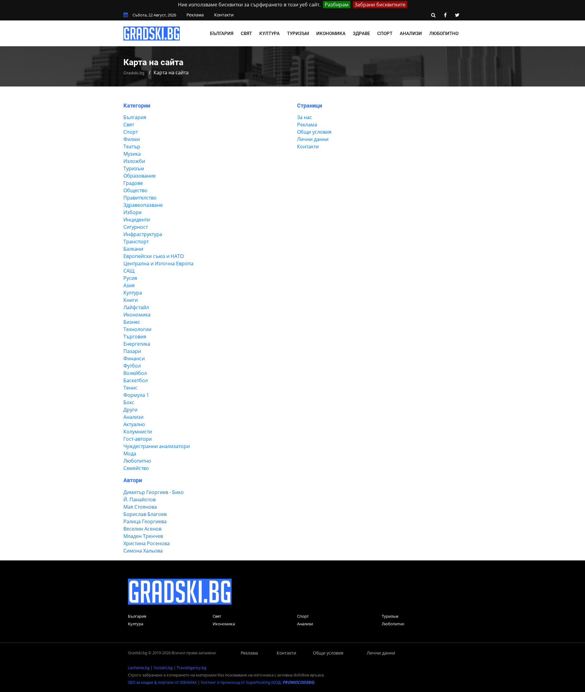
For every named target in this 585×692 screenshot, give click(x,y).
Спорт (384, 33)
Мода (129, 453)
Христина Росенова (146, 543)
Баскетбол (135, 380)
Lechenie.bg (139, 667)
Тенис (130, 387)
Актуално (134, 424)
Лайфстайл (136, 307)
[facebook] (445, 14)
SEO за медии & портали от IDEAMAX (162, 682)
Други (130, 409)
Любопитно (444, 33)
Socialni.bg (163, 667)
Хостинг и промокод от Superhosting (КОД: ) (258, 682)
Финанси (134, 358)
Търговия (134, 336)
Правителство (140, 197)
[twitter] (457, 14)
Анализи (411, 33)
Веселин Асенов (142, 528)
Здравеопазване (143, 205)
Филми (131, 139)
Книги (130, 300)
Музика (132, 153)
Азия (129, 285)
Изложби (134, 161)
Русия (130, 278)
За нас (304, 117)
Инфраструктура (142, 234)
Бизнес (131, 322)
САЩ (129, 270)
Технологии (137, 329)
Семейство (136, 468)
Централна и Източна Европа (158, 263)
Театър (131, 146)
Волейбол (135, 373)
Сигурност (135, 227)
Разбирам (337, 4)
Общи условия (314, 132)
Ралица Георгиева (145, 521)
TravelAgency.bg (191, 667)
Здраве (361, 33)
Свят (246, 33)
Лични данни (312, 139)
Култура (269, 33)
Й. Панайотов (139, 499)
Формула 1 (136, 395)
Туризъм (298, 33)
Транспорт (136, 241)
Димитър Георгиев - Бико (153, 492)
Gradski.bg (133, 72)
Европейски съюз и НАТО (153, 256)
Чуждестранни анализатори (156, 446)
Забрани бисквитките (380, 4)
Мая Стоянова (140, 506)
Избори (132, 212)
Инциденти (136, 219)
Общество (135, 190)
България (221, 33)
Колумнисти (137, 431)
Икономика (331, 33)
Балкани (133, 248)
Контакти (224, 15)
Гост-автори (137, 439)
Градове (133, 183)
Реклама (195, 15)
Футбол (132, 365)
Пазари (132, 351)
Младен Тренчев (143, 536)
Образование (139, 175)
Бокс (128, 402)
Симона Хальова (143, 550)
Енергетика (136, 344)
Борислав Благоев (145, 514)
